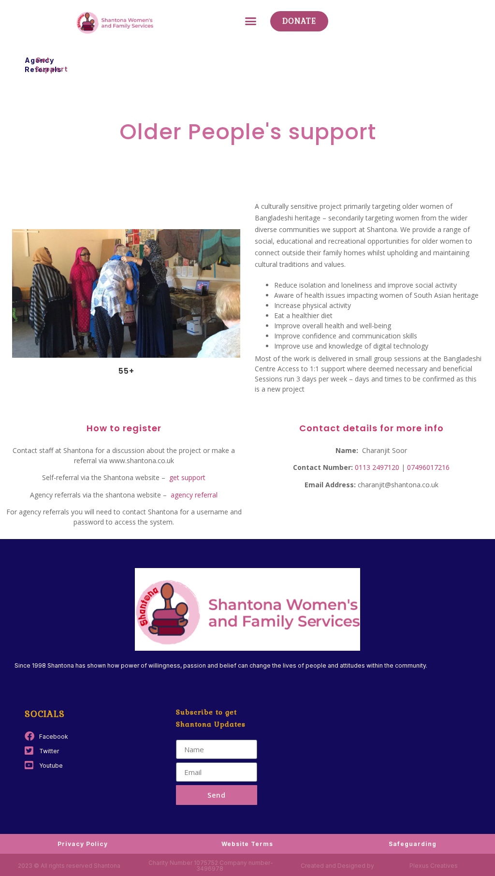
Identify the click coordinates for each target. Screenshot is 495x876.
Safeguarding (413, 843)
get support (186, 477)
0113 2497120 (376, 467)
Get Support (51, 64)
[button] (251, 21)
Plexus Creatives (433, 865)
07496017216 (428, 467)
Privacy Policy (83, 843)
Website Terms (247, 843)
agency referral (194, 494)
